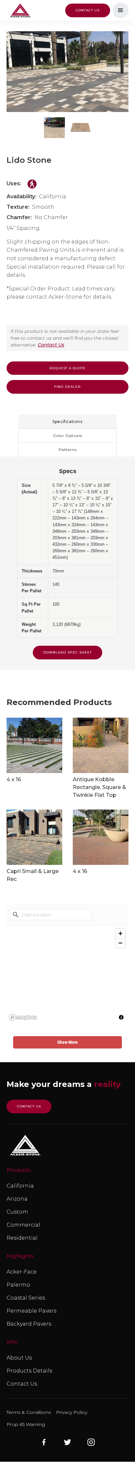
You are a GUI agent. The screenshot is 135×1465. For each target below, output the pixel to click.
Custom (17, 1212)
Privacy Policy (71, 1412)
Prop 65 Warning (26, 1424)
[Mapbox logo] (23, 1017)
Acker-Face (22, 1272)
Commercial (23, 1225)
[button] (120, 10)
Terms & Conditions (29, 1412)
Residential (22, 1238)
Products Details (29, 1371)
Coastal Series (26, 1298)
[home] (19, 11)
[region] (67, 974)
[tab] (67, 422)
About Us (19, 1358)
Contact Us (51, 345)
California (20, 1186)
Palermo (18, 1285)
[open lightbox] (67, 71)
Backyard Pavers (29, 1324)
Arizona (17, 1199)
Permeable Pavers (31, 1311)
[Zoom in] (120, 933)
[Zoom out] (120, 943)
